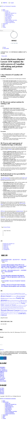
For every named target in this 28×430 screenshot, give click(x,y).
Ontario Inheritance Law (20, 305)
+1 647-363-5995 (14, 43)
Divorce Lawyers (13, 296)
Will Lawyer (16, 313)
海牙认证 (4, 315)
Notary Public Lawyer (17, 303)
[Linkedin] (1, 358)
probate (9, 149)
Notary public (6, 48)
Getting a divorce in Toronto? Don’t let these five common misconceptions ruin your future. (13, 285)
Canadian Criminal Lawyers (10, 293)
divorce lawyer (6, 296)
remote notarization (13, 307)
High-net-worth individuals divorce (14, 300)
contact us (3, 217)
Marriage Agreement (23, 301)
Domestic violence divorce (10, 298)
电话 (1, 344)
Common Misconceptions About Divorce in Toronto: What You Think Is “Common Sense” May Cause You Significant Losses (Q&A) (14, 266)
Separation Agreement (4, 308)
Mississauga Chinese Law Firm (5, 303)
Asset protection (3, 293)
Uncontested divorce (10, 313)
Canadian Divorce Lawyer (19, 293)
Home (4, 47)
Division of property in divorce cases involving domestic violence (17, 294)
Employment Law (7, 244)
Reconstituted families (6, 307)
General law (5, 247)
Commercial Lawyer (4, 294)
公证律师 (20, 313)
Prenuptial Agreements (14, 306)
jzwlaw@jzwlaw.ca (4, 339)
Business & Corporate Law (8, 243)
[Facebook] (5, 358)
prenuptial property (21, 306)
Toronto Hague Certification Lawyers (10, 312)
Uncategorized (6, 249)
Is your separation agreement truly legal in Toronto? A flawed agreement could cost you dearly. (13, 277)
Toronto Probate (7, 227)
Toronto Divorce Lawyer (10, 310)
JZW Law (3, 211)
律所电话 (14, 40)
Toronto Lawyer (18, 312)
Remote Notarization (20, 307)
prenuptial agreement (7, 306)
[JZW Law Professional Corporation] (8, 6)
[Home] (2, 349)
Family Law (5, 245)
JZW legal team (6, 177)
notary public (12, 303)
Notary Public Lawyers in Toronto (13, 304)
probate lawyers (19, 211)
